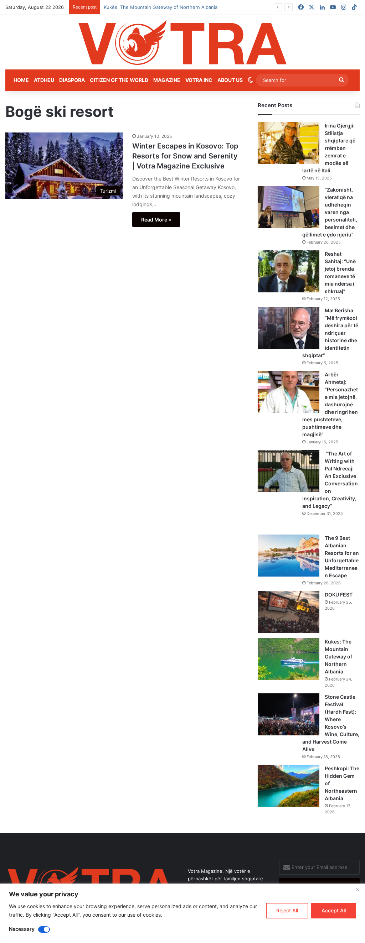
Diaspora (72, 80)
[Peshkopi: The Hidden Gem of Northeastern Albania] (288, 786)
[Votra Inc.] (182, 42)
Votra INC (198, 80)
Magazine (166, 80)
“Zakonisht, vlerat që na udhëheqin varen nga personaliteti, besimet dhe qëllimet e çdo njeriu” (329, 212)
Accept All (334, 910)
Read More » (156, 220)
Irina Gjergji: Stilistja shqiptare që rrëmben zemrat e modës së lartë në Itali (328, 148)
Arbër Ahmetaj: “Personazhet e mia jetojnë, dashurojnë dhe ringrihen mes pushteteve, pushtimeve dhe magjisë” (330, 404)
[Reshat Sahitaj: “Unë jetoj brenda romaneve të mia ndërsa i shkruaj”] (288, 271)
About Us (230, 80)
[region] (182, 913)
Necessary (22, 929)
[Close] (357, 889)
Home (21, 80)
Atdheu (44, 80)
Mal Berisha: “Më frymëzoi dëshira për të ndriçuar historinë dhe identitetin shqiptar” (330, 332)
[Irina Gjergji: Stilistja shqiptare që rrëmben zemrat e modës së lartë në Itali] (288, 143)
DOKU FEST (339, 595)
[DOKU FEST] (288, 612)
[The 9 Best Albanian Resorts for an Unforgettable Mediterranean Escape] (288, 556)
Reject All (287, 910)
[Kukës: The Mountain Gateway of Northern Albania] (288, 659)
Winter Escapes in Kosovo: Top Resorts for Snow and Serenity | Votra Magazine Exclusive (185, 156)
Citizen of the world (119, 80)
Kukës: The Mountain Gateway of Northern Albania (338, 656)
